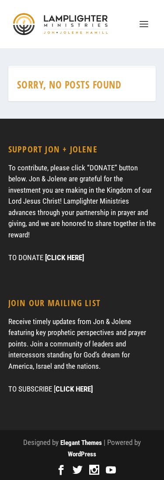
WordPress (82, 454)
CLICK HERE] (74, 389)
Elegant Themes (81, 443)
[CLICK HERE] (64, 257)
